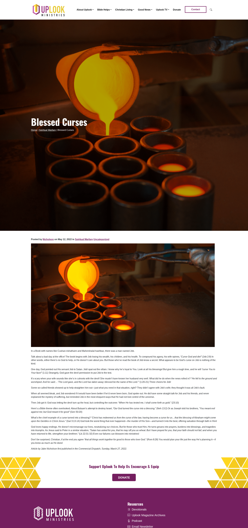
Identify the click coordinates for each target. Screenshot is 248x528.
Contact (195, 9)
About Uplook (84, 9)
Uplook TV (161, 9)
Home (34, 130)
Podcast (137, 520)
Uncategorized (101, 239)
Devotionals (139, 509)
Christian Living (123, 9)
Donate (177, 9)
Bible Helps (103, 9)
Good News (144, 9)
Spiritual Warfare (47, 130)
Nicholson (48, 239)
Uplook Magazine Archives (148, 515)
